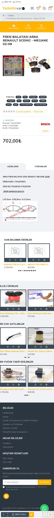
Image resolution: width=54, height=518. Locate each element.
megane (11, 100)
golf (15, 104)
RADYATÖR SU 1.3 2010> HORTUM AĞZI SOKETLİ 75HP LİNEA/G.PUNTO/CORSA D (15, 264)
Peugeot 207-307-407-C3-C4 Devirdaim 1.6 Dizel (13, 389)
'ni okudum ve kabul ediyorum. (26, 488)
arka (18, 97)
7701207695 (40, 104)
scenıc (42, 100)
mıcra (35, 100)
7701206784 (26, 104)
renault (43, 97)
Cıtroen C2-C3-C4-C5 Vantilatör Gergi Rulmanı (41, 389)
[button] (19, 270)
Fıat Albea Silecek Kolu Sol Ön (13, 351)
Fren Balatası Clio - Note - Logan (13, 313)
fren (25, 97)
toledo (26, 100)
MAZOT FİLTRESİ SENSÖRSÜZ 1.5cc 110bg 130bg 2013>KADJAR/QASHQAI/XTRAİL (39, 264)
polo (9, 104)
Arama (11, 15)
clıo (19, 100)
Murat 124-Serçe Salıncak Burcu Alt (41, 351)
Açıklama (12, 166)
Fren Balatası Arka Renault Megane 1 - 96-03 (41, 313)
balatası (33, 97)
